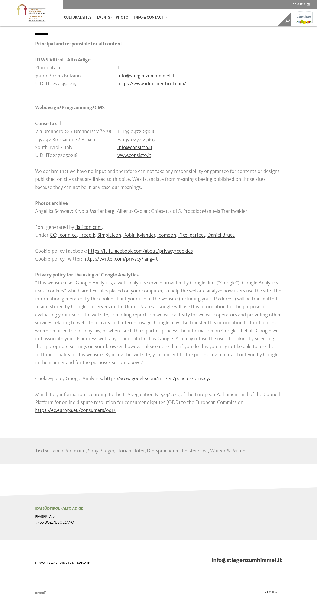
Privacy (40, 563)
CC (53, 235)
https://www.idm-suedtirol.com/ (151, 83)
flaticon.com (88, 227)
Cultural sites (77, 17)
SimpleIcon (109, 235)
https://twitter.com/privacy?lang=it (120, 259)
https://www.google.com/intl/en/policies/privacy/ (157, 378)
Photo (122, 17)
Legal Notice (58, 563)
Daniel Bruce (221, 235)
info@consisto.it (134, 147)
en (308, 4)
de (294, 4)
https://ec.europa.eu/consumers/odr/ (75, 410)
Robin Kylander (139, 235)
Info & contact (148, 17)
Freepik (87, 235)
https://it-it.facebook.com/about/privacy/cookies (140, 251)
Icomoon (166, 235)
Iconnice (67, 235)
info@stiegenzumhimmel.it (146, 76)
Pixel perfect (191, 235)
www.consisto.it (134, 155)
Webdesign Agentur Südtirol (40, 592)
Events (103, 17)
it (301, 4)
